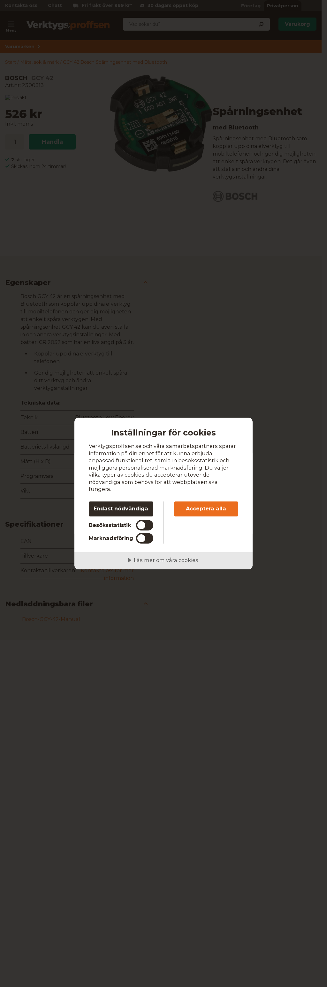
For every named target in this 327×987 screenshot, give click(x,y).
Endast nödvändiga (121, 508)
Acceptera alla (206, 508)
